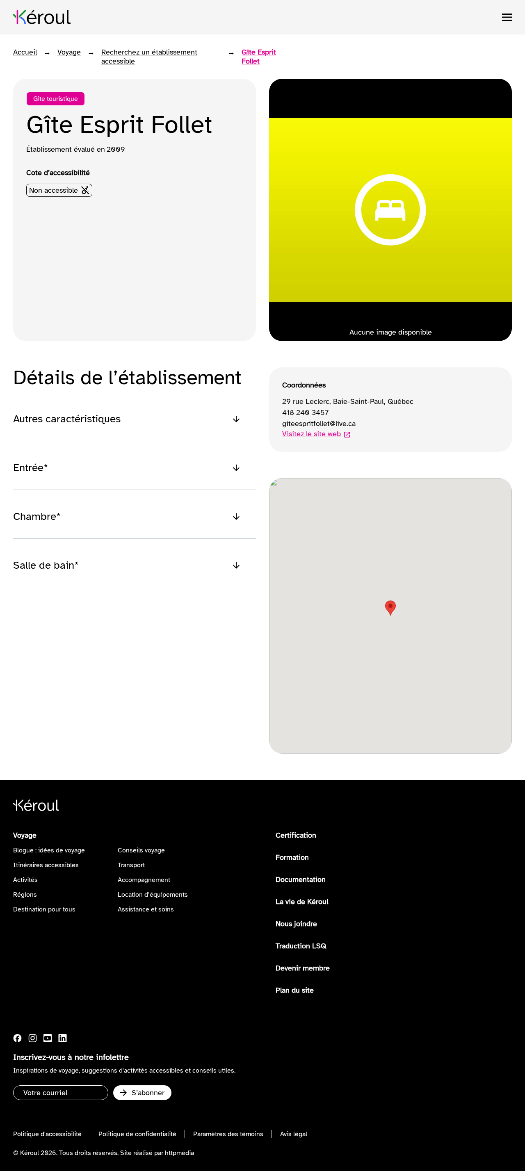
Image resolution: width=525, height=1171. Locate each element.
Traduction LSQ (301, 945)
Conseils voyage (141, 850)
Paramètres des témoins (228, 1134)
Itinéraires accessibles (46, 865)
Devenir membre (303, 968)
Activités (25, 880)
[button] (390, 608)
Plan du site (295, 990)
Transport (131, 865)
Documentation (301, 879)
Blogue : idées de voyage (49, 850)
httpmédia (179, 1153)
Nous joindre (296, 923)
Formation (292, 857)
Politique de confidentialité (137, 1134)
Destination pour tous (44, 909)
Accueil (25, 52)
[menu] (507, 17)
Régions (25, 895)
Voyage (69, 52)
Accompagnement (144, 880)
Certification (296, 835)
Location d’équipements (153, 895)
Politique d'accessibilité (47, 1134)
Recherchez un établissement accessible (149, 57)
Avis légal (293, 1134)
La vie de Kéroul (302, 901)
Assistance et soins (146, 909)
